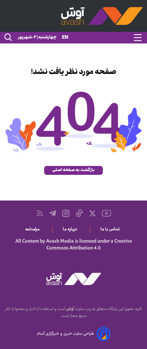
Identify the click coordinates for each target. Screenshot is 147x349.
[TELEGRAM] (52, 213)
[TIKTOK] (79, 213)
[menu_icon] (138, 38)
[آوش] (73, 16)
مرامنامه (33, 230)
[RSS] (40, 213)
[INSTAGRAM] (66, 213)
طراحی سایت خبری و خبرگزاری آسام (65, 334)
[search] (7, 37)
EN (65, 37)
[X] (92, 213)
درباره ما (71, 230)
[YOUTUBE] (106, 213)
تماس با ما (111, 230)
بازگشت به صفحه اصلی (73, 170)
